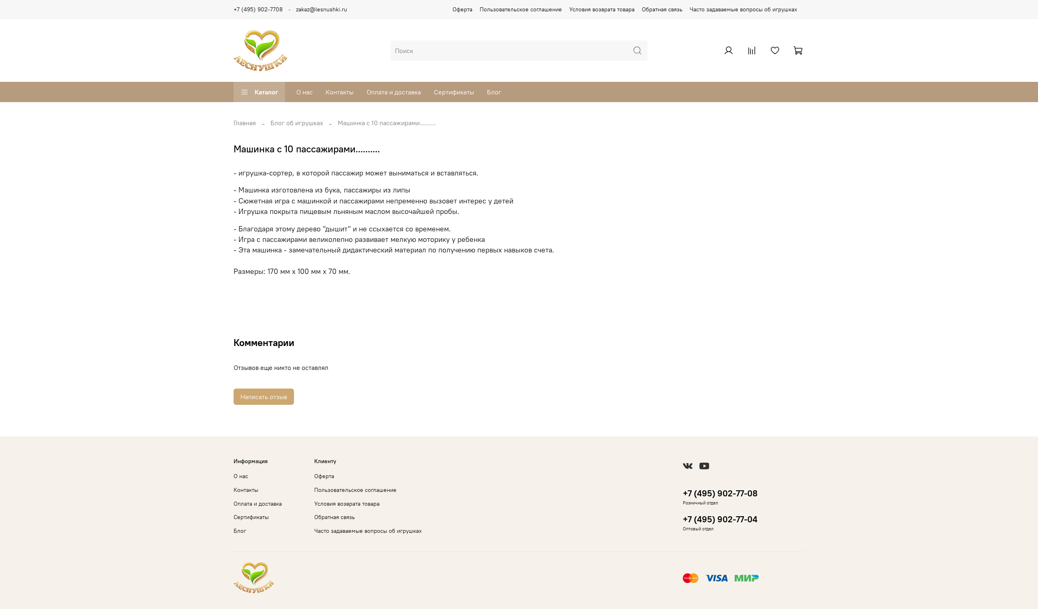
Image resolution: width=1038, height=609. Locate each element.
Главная (245, 123)
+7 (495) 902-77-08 (720, 493)
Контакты (340, 92)
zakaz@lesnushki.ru (321, 9)
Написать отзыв (263, 397)
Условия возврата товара (602, 9)
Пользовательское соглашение (521, 9)
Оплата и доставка (394, 92)
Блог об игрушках (296, 123)
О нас (304, 92)
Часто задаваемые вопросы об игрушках (743, 9)
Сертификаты (454, 92)
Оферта (462, 9)
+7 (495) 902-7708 (258, 9)
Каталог (266, 92)
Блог (494, 92)
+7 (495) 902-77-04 (720, 519)
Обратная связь (662, 9)
